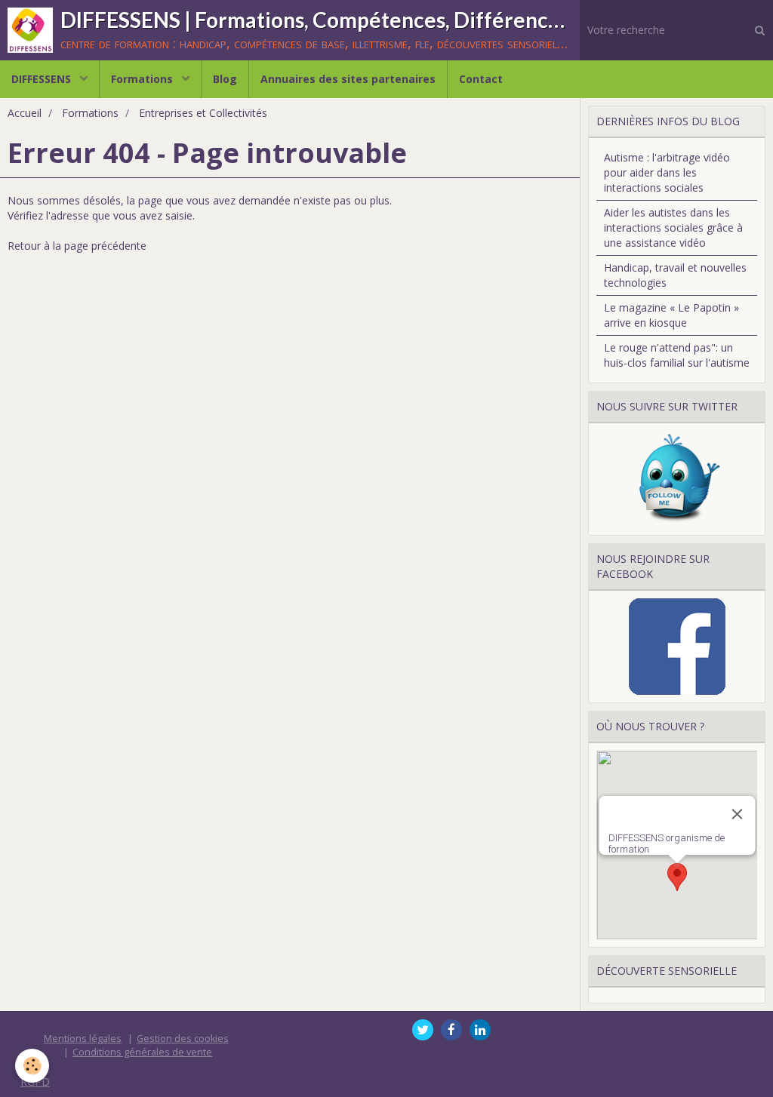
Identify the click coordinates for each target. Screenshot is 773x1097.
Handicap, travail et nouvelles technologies (675, 275)
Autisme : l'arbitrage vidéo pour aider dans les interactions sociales (667, 172)
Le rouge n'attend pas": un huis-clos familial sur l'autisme (677, 355)
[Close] (737, 814)
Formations (143, 79)
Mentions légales (83, 1038)
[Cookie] (32, 1066)
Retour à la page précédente (77, 245)
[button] (677, 877)
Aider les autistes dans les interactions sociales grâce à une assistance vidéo (673, 227)
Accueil (25, 113)
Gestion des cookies (183, 1038)
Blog (225, 79)
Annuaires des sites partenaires (348, 79)
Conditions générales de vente (142, 1052)
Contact (481, 79)
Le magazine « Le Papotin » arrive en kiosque (671, 315)
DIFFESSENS (42, 79)
